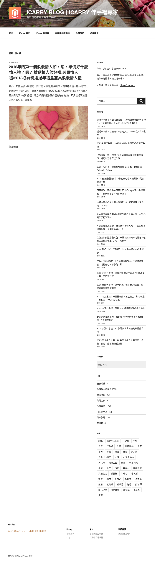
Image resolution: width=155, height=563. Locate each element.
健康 (139, 446)
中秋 (135, 440)
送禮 (129, 484)
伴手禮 (110, 446)
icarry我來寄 (113, 440)
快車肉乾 (133, 462)
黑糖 (100, 495)
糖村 (109, 478)
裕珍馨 (120, 484)
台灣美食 (94, 32)
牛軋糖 (124, 473)
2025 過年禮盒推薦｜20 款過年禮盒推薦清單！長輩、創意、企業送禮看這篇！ (120, 342)
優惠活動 (101, 383)
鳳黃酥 (137, 489)
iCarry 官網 (24, 32)
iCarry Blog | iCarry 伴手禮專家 (72, 12)
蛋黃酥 (110, 484)
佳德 (119, 446)
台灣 (125, 451)
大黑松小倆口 (104, 457)
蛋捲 (100, 484)
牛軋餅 (134, 473)
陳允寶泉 (115, 489)
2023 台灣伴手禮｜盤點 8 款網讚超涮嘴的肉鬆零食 (121, 308)
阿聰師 (138, 484)
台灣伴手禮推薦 (62, 32)
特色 (68, 537)
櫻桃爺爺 (137, 467)
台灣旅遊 (80, 32)
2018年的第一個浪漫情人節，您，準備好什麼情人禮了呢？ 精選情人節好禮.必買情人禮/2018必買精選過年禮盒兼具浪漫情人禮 (48, 72)
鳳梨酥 (126, 489)
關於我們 (70, 533)
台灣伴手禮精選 (96, 537)
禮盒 (100, 478)
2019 (100, 440)
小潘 (117, 457)
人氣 (100, 446)
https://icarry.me (127, 85)
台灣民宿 (101, 400)
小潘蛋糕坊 (128, 457)
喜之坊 (134, 451)
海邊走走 (102, 473)
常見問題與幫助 (96, 533)
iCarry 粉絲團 (42, 32)
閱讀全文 (13, 146)
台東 (117, 451)
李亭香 (126, 467)
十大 (100, 451)
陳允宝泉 (102, 489)
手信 (100, 467)
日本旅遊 (101, 417)
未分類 (100, 422)
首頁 (11, 32)
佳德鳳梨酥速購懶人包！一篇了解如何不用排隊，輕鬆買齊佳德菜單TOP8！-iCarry (121, 239)
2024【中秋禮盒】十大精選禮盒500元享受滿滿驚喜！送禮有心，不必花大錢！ (120, 262)
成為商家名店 (124, 533)
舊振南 (138, 478)
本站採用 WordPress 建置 (20, 555)
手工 (109, 467)
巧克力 (101, 462)
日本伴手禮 (102, 411)
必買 (123, 462)
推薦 (117, 467)
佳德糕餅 (129, 446)
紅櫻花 (118, 478)
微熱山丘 (113, 462)
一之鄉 (126, 440)
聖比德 (128, 478)
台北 (109, 451)
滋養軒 (114, 473)
